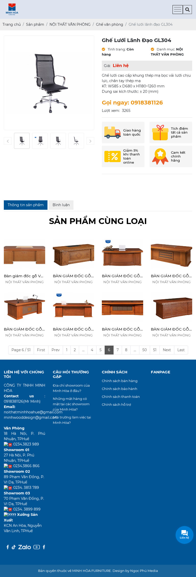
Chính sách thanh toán (121, 397)
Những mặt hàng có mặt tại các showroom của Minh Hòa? (71, 404)
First (41, 350)
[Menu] (178, 9)
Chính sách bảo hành (119, 389)
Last (181, 350)
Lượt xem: (111, 110)
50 (144, 350)
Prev (56, 350)
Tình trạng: (116, 49)
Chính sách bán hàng (120, 381)
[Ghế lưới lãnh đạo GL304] (22, 141)
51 (154, 350)
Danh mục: (165, 49)
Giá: (107, 65)
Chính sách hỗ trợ (116, 404)
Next (167, 350)
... (83, 350)
